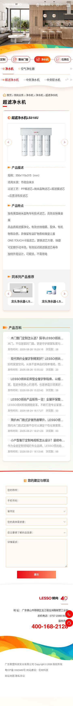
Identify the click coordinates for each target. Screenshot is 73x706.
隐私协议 (20, 675)
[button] (8, 142)
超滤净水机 (51, 95)
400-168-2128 (50, 626)
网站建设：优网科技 (37, 670)
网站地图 (10, 675)
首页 (9, 95)
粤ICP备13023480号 (15, 670)
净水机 (29, 95)
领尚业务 (19, 95)
